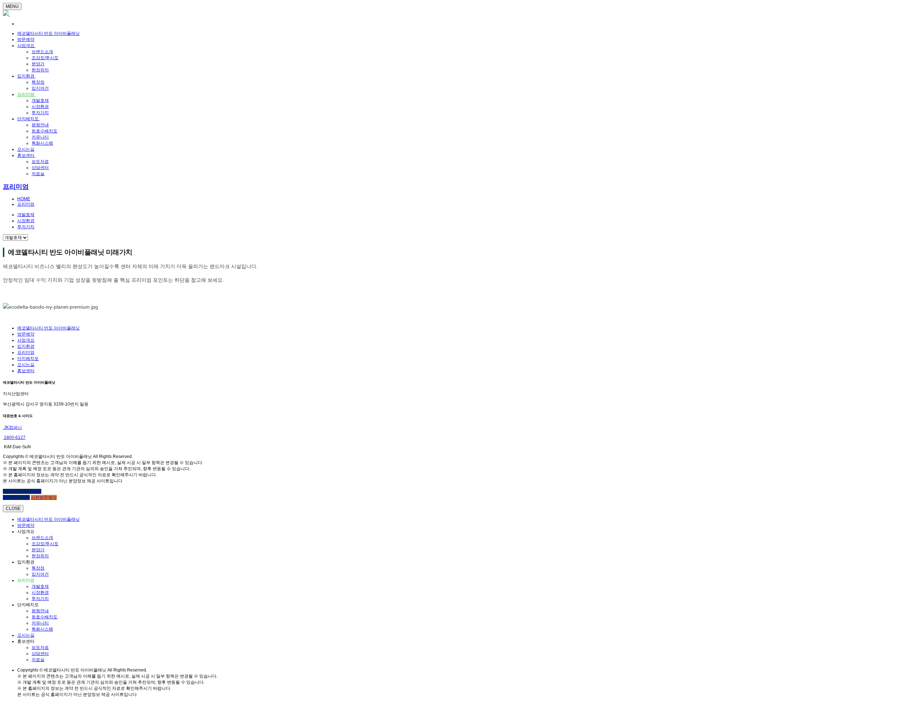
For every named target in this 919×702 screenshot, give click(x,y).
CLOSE (13, 508)
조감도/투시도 (45, 57)
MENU (12, 6)
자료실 (38, 173)
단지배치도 (28, 118)
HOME (23, 198)
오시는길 (25, 149)
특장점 (38, 82)
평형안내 (40, 124)
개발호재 (40, 100)
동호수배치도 (44, 131)
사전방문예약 (44, 497)
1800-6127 (14, 437)
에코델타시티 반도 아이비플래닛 (48, 33)
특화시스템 (42, 143)
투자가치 (40, 112)
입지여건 (40, 88)
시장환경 (40, 106)
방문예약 (25, 39)
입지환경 (26, 76)
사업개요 (26, 45)
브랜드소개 (42, 51)
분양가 (38, 63)
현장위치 (40, 69)
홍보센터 (26, 155)
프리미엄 (26, 94)
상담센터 (40, 167)
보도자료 (40, 161)
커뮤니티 (40, 137)
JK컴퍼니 (12, 427)
